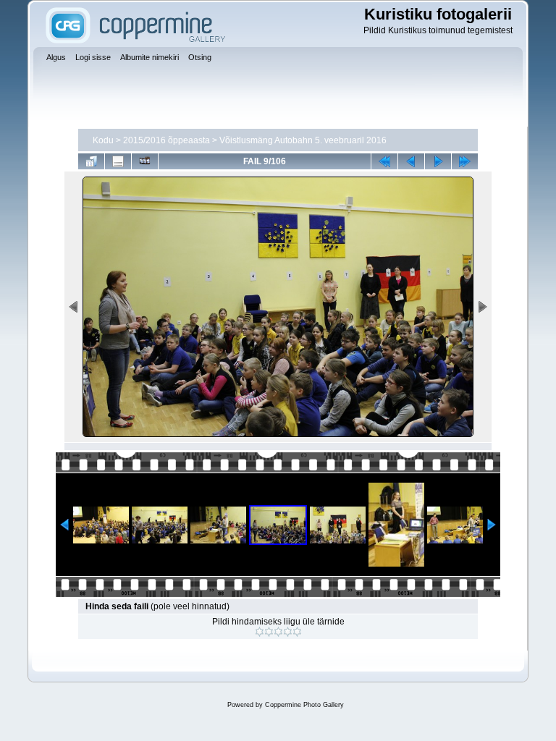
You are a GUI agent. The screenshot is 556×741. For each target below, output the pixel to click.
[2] (269, 632)
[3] (278, 632)
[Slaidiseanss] (145, 161)
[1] (259, 632)
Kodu (103, 140)
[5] (297, 632)
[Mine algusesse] (384, 161)
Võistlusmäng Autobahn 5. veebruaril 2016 (303, 140)
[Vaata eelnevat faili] (411, 161)
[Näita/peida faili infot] (118, 161)
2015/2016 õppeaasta (166, 140)
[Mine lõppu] (465, 161)
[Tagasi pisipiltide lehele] (91, 161)
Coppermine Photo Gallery (304, 704)
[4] (287, 632)
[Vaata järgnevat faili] (438, 161)
